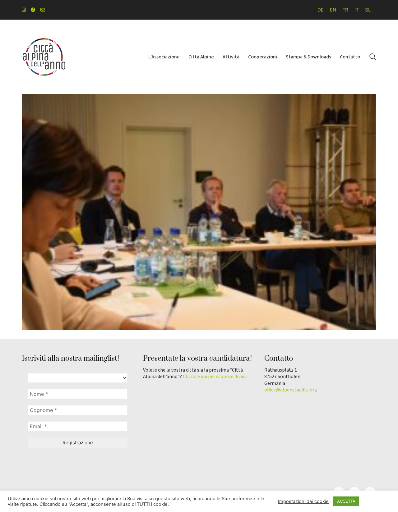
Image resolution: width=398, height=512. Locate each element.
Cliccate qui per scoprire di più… (217, 376)
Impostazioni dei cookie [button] (303, 501)
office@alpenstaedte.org (290, 390)
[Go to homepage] (43, 56)
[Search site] (372, 57)
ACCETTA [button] (346, 501)
